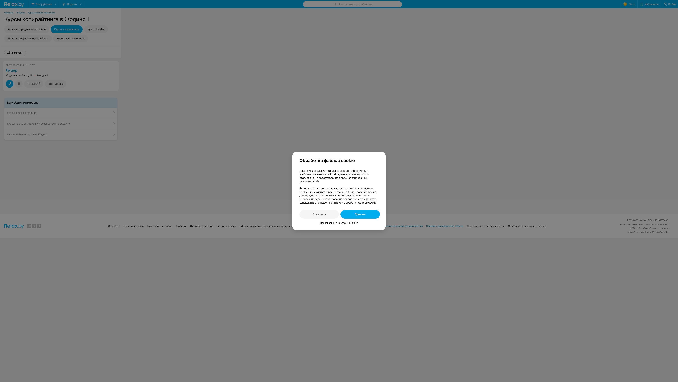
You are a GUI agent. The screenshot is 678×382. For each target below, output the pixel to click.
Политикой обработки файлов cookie (353, 202)
